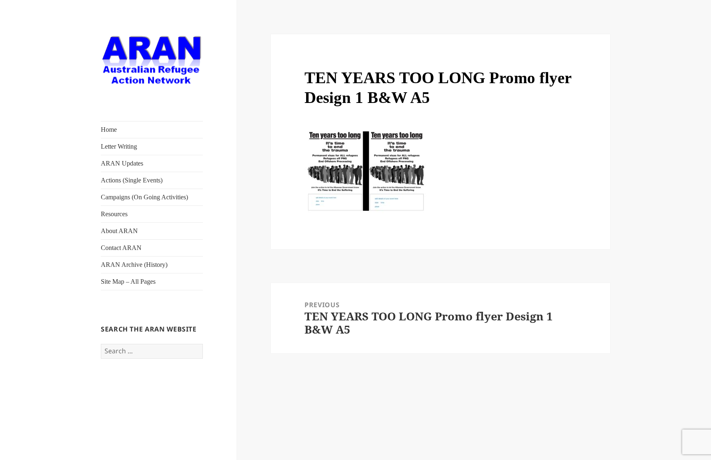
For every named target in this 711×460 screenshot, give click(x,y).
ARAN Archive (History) (134, 264)
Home (109, 129)
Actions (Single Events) (132, 180)
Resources (114, 213)
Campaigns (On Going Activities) (144, 197)
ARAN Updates (122, 163)
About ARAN (119, 230)
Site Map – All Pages (128, 281)
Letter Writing (119, 146)
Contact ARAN (121, 247)
